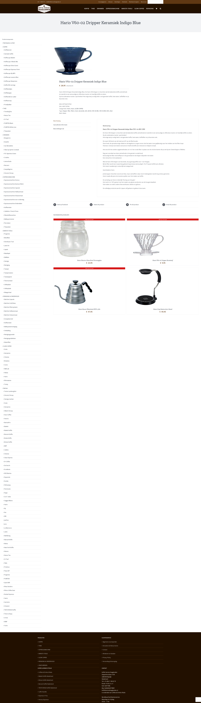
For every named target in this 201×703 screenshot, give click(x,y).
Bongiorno (7, 138)
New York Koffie (9, 547)
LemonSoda (7, 161)
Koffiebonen (8, 50)
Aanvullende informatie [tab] (60, 125)
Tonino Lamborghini (10, 391)
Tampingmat (8, 277)
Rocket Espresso (9, 594)
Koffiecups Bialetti (9, 58)
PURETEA (7, 579)
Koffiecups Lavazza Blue (11, 77)
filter (69, 111)
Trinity (6, 384)
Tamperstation (8, 273)
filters (72, 111)
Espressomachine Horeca (11, 180)
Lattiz (5, 532)
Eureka (6, 481)
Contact (105, 650)
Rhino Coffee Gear (9, 590)
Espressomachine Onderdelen (13, 203)
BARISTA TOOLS (7, 231)
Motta (6, 543)
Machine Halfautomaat (11, 311)
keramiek (81, 111)
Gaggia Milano (8, 500)
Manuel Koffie (8, 539)
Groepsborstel (8, 319)
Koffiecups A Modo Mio (11, 61)
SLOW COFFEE (79, 109)
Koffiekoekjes (8, 89)
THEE (4, 108)
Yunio (6, 625)
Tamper (6, 269)
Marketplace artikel (9, 43)
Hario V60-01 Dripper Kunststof (163, 260)
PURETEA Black (8, 123)
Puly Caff (6, 571)
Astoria (6, 418)
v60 (86, 111)
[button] (160, 8)
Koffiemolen (7, 207)
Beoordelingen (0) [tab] (58, 129)
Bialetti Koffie (8, 430)
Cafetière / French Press (11, 211)
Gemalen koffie (8, 54)
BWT (5, 446)
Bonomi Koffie (8, 434)
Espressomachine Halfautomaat (13, 192)
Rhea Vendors (8, 586)
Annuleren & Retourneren (110, 646)
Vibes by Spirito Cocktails (11, 150)
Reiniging (7, 265)
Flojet (5, 493)
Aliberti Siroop (8, 411)
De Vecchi (7, 465)
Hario (68, 109)
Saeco (6, 598)
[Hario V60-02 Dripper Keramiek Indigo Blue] (88, 56)
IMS (5, 516)
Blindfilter (7, 238)
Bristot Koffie (8, 442)
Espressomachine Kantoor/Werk (13, 184)
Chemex (6, 357)
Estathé (6, 142)
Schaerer (7, 606)
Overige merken (9, 399)
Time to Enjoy (8, 614)
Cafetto (6, 450)
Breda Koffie (8, 438)
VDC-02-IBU (95, 111)
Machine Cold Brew (10, 303)
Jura (5, 524)
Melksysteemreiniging (10, 327)
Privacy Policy (107, 657)
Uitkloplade (7, 288)
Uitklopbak (7, 284)
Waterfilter (7, 342)
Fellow (6, 373)
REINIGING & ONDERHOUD (11, 296)
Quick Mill (7, 582)
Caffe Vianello (43, 692)
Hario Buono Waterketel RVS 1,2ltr (89, 309)
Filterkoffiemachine (10, 215)
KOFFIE (5, 47)
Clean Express (8, 458)
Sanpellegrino (8, 169)
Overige (6, 261)
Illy (5, 508)
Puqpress (7, 234)
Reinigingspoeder (9, 334)
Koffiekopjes (8, 93)
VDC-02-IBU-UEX (104, 111)
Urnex (6, 618)
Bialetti (6, 426)
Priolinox (7, 567)
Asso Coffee (7, 415)
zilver (111, 111)
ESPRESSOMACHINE (9, 177)
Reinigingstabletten (10, 338)
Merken (5, 388)
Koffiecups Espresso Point (12, 69)
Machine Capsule (9, 299)
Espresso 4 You (43, 696)
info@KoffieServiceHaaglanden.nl (53, 2)
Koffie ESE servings (9, 85)
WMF (5, 621)
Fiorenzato (7, 489)
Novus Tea (7, 115)
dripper (65, 111)
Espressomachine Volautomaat (13, 196)
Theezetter (7, 131)
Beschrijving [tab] (57, 121)
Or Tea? (6, 119)
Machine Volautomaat (10, 315)
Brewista (6, 361)
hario (76, 111)
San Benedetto (8, 146)
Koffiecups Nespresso (10, 81)
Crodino (6, 157)
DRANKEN (6, 135)
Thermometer (8, 281)
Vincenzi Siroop (8, 173)
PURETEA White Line (10, 127)
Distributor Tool (9, 242)
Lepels (6, 249)
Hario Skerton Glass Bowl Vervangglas (89, 260)
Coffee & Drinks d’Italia (45, 672)
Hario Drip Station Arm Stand (162, 309)
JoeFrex (6, 520)
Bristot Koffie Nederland (46, 680)
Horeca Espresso (44, 699)
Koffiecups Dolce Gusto (11, 65)
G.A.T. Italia (7, 497)
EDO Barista (7, 473)
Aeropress (7, 353)
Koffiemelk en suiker (10, 97)
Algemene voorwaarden (110, 642)
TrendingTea (8, 111)
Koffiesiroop (8, 101)
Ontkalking (7, 330)
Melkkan (6, 257)
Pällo (5, 563)
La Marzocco (8, 528)
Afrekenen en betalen (109, 653)
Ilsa (5, 512)
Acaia (5, 349)
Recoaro (6, 165)
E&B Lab (6, 369)
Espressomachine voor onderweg (14, 199)
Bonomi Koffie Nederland (46, 684)
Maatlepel (7, 253)
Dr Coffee (7, 461)
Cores (6, 365)
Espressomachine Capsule (12, 188)
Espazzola (7, 477)
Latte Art (6, 245)
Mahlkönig (7, 536)
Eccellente (7, 469)
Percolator (7, 223)
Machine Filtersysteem (11, 307)
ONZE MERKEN (43, 665)
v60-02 (89, 111)
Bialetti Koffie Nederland (46, 676)
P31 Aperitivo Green (10, 153)
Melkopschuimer (9, 219)
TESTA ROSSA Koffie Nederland (48, 688)
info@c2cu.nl (109, 683)
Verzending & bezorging (110, 661)
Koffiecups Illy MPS (9, 73)
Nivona (6, 551)
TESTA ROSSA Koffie (10, 610)
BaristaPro (7, 422)
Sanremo (7, 602)
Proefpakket (7, 104)
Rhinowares (7, 380)
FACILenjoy (7, 485)
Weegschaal (7, 292)
